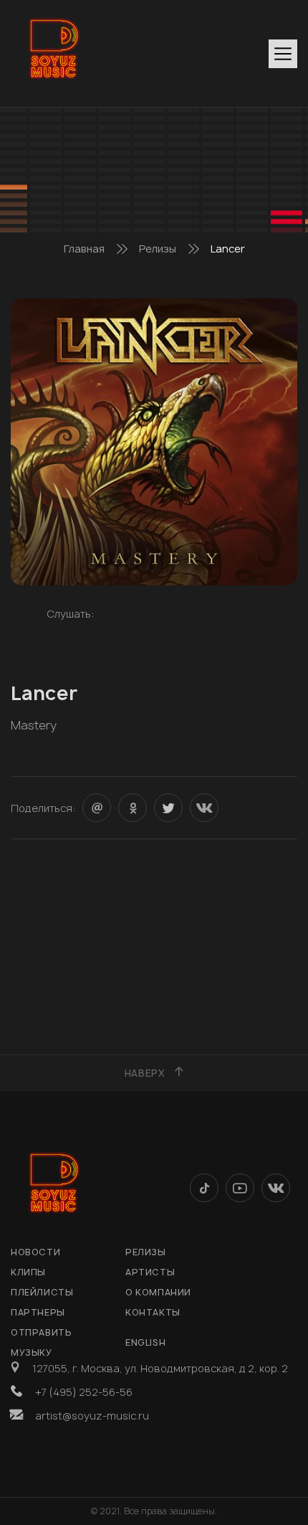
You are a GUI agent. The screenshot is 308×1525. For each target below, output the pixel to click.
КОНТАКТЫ (153, 1312)
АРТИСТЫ (150, 1272)
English (145, 1342)
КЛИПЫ (28, 1272)
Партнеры (38, 1312)
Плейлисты (42, 1292)
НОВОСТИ (35, 1252)
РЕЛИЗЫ (145, 1252)
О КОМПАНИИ (158, 1292)
